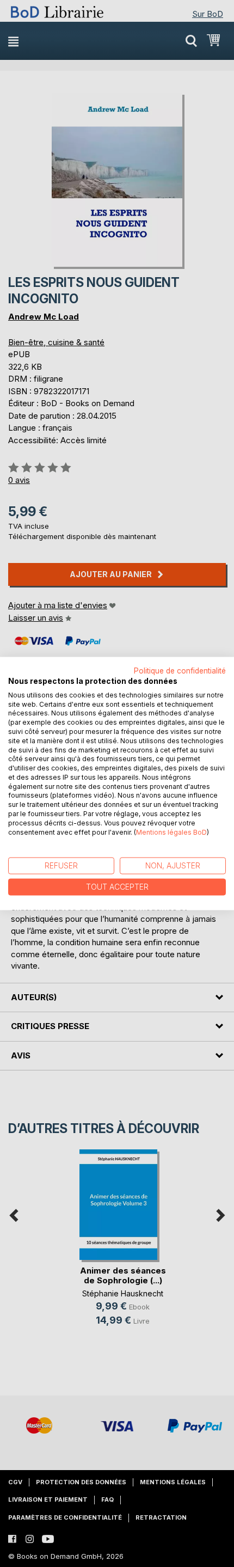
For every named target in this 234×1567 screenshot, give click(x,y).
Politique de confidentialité (180, 670)
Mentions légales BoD (171, 832)
